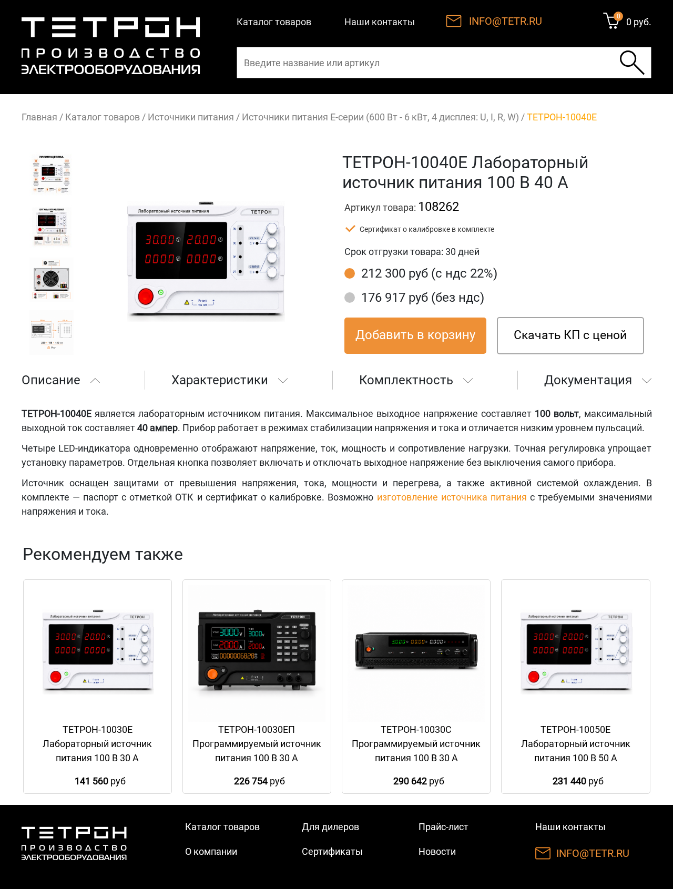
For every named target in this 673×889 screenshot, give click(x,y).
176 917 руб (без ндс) (422, 297)
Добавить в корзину (415, 335)
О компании (211, 851)
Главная (39, 116)
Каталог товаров (274, 21)
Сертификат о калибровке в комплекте (427, 229)
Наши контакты (379, 21)
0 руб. (638, 21)
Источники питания (191, 116)
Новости (437, 851)
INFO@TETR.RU (505, 21)
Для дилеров (330, 826)
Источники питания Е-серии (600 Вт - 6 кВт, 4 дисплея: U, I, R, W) (380, 116)
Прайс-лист (443, 826)
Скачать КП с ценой (570, 335)
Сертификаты (332, 851)
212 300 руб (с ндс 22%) (429, 273)
